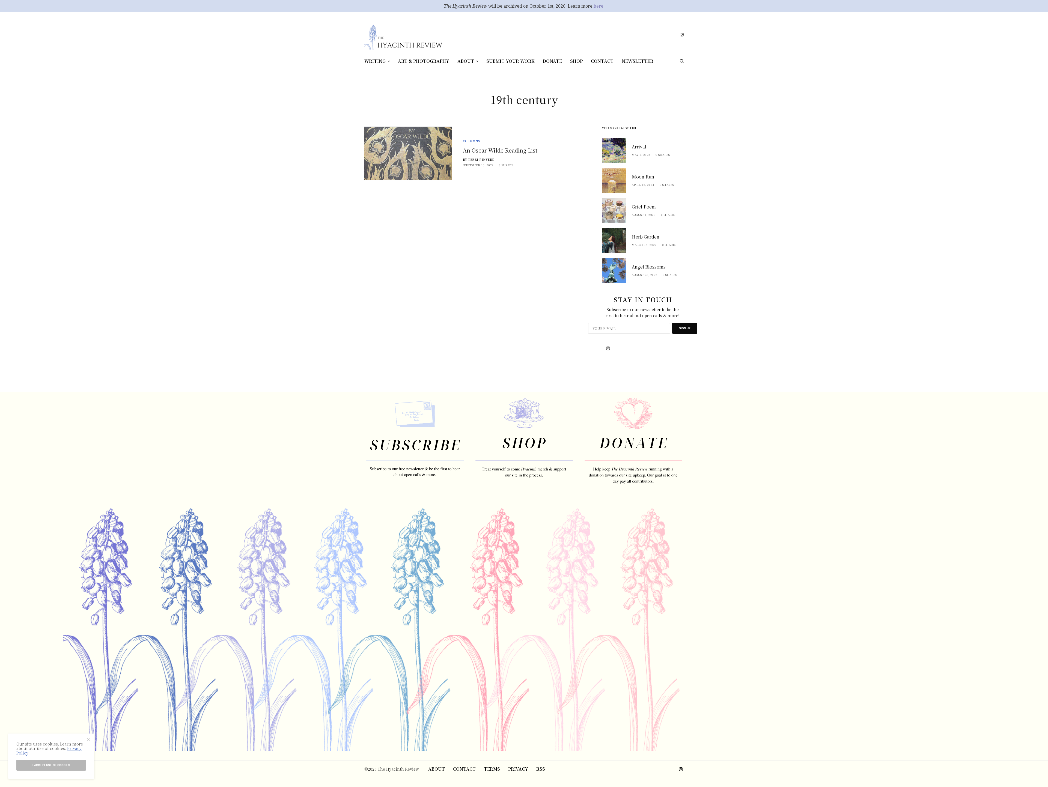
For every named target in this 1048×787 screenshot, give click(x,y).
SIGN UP (684, 328)
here (598, 6)
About (436, 769)
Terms (492, 769)
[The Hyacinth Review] (403, 37)
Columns (471, 141)
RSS (540, 769)
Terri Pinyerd (481, 159)
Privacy (518, 769)
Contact (464, 769)
